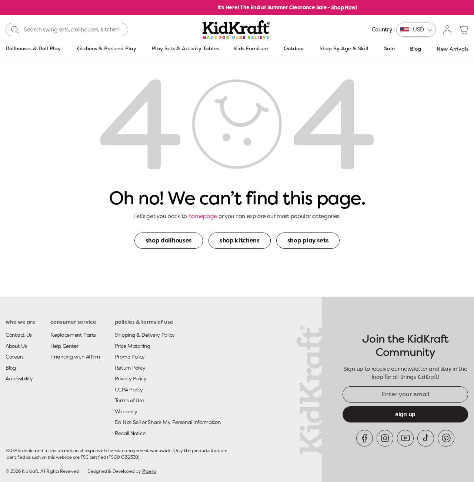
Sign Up (405, 414)
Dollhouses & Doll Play (33, 48)
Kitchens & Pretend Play (106, 48)
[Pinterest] (446, 438)
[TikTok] (425, 438)
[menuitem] (404, 30)
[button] (464, 29)
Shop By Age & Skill (344, 48)
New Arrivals (452, 48)
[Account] (447, 29)
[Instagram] (385, 438)
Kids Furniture (251, 48)
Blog (415, 48)
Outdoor (294, 48)
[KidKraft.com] (237, 29)
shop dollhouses (169, 240)
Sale (389, 48)
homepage (202, 216)
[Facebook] (364, 438)
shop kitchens (240, 240)
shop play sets (308, 240)
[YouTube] (405, 438)
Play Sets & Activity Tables (185, 48)
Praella (149, 471)
